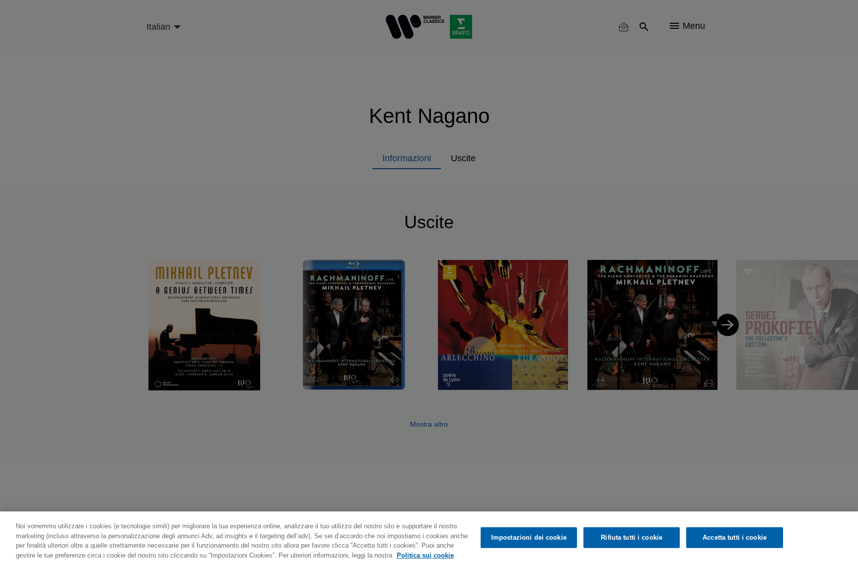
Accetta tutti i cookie (735, 537)
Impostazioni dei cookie (529, 537)
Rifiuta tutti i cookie (631, 537)
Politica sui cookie (425, 555)
